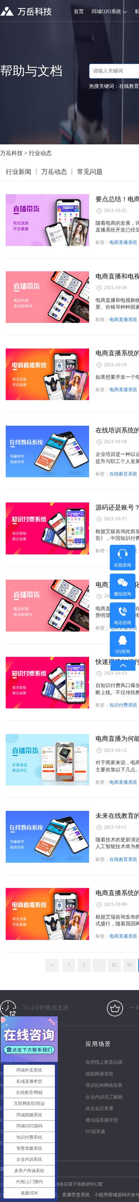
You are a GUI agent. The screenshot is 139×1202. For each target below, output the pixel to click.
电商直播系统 (123, 242)
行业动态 (40, 153)
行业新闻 (18, 171)
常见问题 (90, 171)
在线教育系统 (123, 474)
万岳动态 (54, 171)
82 (114, 965)
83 (129, 965)
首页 (79, 11)
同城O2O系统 (107, 11)
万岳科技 (11, 153)
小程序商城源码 (110, 1194)
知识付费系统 (123, 705)
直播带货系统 (76, 1194)
